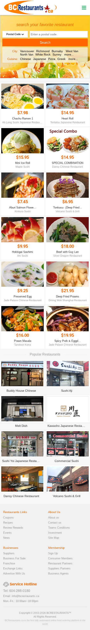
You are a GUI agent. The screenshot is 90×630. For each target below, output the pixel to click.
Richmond (43, 51)
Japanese (39, 59)
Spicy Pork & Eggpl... (67, 340)
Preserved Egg (23, 296)
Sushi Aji (66, 390)
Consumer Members (60, 558)
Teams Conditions (59, 527)
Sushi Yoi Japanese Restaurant (23, 461)
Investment (55, 532)
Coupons (8, 517)
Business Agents (58, 573)
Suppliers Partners (59, 568)
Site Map (53, 537)
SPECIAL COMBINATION (67, 162)
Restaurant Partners (60, 563)
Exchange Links (13, 568)
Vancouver (27, 51)
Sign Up (53, 553)
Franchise (9, 563)
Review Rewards (13, 527)
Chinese (25, 59)
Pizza (51, 59)
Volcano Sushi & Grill (66, 496)
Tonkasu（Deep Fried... (67, 207)
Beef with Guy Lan (67, 251)
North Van (26, 54)
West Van (72, 51)
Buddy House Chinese (21, 390)
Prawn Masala (22, 340)
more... (69, 54)
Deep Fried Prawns (67, 296)
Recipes (8, 522)
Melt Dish (21, 425)
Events (7, 532)
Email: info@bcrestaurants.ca (21, 596)
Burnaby (57, 51)
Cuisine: (12, 59)
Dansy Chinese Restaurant (21, 496)
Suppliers (8, 553)
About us (53, 517)
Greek (61, 59)
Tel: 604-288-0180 (16, 591)
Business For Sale (14, 558)
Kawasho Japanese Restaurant (68, 425)
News (6, 537)
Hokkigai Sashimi (22, 251)
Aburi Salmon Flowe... (22, 207)
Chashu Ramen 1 (22, 118)
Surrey (57, 54)
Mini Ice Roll (22, 162)
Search (45, 42)
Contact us (54, 522)
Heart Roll (67, 118)
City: (15, 51)
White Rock (42, 54)
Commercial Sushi (67, 461)
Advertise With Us (14, 573)
